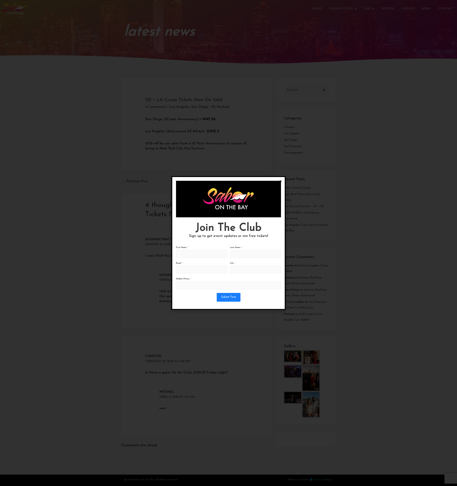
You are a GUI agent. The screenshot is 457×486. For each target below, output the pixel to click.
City (232, 263)
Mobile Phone (183, 279)
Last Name (235, 247)
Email (178, 263)
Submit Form (228, 297)
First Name (181, 247)
